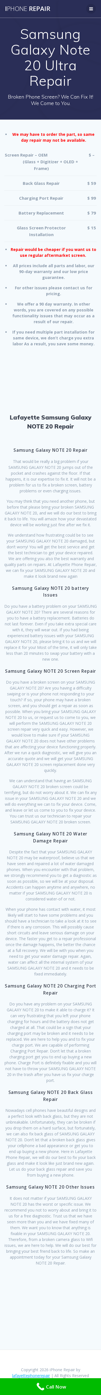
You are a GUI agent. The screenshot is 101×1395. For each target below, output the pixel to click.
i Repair (27, 9)
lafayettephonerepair (31, 1375)
